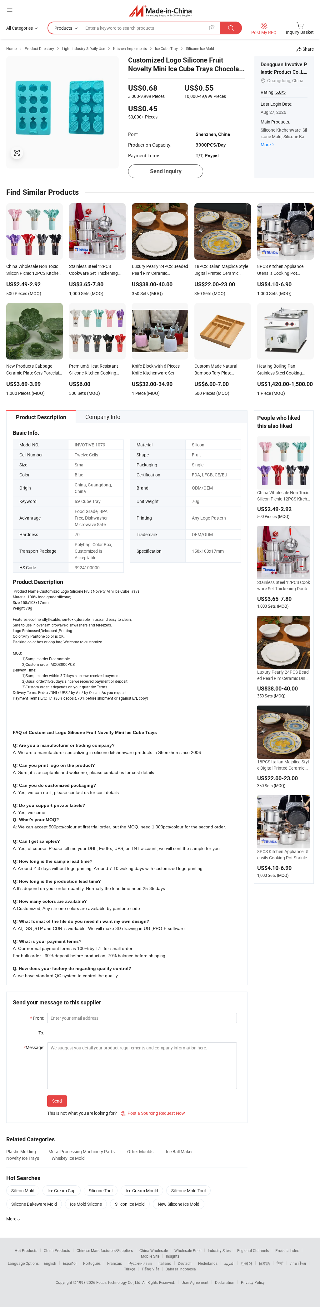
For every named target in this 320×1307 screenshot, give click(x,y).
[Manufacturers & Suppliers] (160, 11)
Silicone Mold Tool (188, 1191)
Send (57, 1101)
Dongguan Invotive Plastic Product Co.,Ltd (284, 72)
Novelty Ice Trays (22, 1158)
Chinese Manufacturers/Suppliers (105, 1250)
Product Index (287, 1250)
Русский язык (140, 1263)
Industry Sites (219, 1250)
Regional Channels (253, 1250)
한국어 (246, 1263)
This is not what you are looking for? (82, 1113)
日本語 (264, 1263)
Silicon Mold (22, 1191)
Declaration (224, 1282)
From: (37, 1018)
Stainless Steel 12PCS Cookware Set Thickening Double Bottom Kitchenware (283, 585)
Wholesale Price (187, 1250)
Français (114, 1263)
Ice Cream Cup (62, 1191)
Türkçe (129, 1268)
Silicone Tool (100, 1191)
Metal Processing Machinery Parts (81, 1151)
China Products (57, 1250)
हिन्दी (280, 1263)
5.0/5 (280, 92)
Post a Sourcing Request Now (153, 1113)
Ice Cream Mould (142, 1191)
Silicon (198, 445)
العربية (229, 1263)
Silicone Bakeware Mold (34, 1204)
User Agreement (195, 1282)
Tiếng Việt (150, 1268)
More (266, 145)
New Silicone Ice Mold (178, 1204)
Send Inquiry (166, 171)
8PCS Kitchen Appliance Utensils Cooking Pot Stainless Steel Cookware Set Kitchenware (283, 854)
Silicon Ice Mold (130, 1204)
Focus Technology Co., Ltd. (119, 1282)
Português (92, 1263)
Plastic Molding (21, 1151)
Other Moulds (140, 1151)
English (50, 1263)
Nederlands (208, 1263)
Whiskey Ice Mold (68, 1158)
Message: (34, 1047)
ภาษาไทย (298, 1263)
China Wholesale (153, 1250)
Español (70, 1263)
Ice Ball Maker (179, 1151)
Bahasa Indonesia (181, 1268)
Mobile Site (150, 1256)
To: (41, 1033)
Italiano (164, 1263)
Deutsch (185, 1263)
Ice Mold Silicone (86, 1204)
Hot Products (26, 1250)
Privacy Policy (253, 1282)
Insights (172, 1256)
